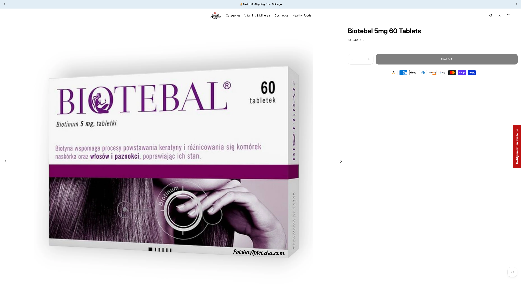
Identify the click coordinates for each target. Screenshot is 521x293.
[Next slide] (342, 161)
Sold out (446, 59)
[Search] (490, 15)
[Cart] (508, 15)
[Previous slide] (4, 161)
